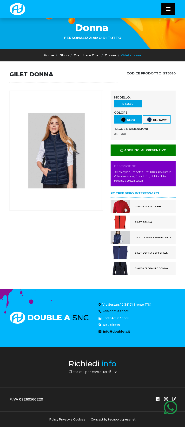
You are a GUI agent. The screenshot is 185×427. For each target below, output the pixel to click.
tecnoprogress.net (122, 419)
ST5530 (127, 103)
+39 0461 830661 (115, 311)
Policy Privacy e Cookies (67, 419)
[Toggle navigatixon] (168, 9)
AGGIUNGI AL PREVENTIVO (145, 150)
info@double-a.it (116, 331)
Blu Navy (159, 119)
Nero (130, 119)
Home (49, 55)
